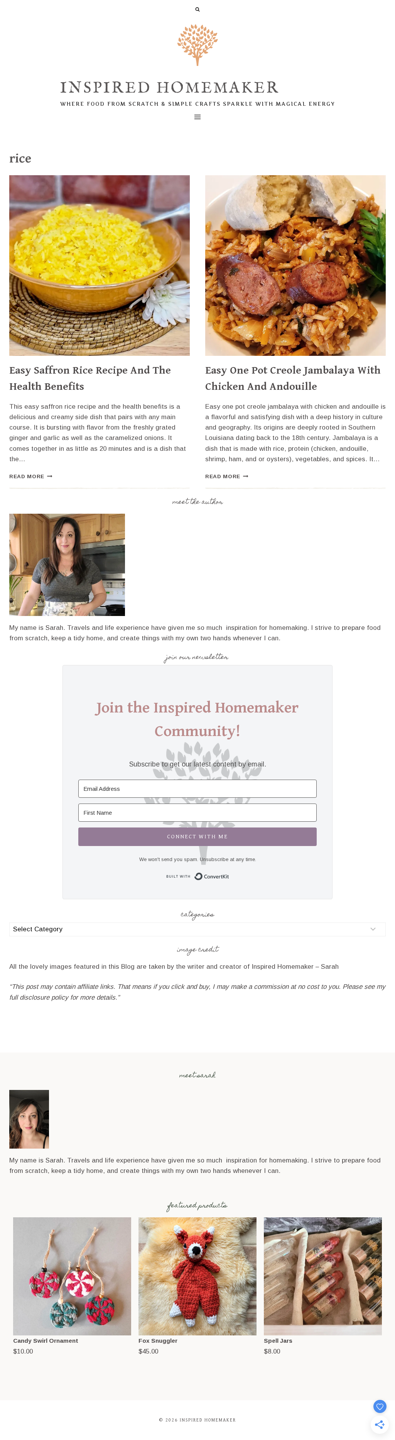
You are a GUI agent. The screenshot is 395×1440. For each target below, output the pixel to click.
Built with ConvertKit (229, 875)
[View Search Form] (197, 9)
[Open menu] (198, 117)
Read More (30, 476)
